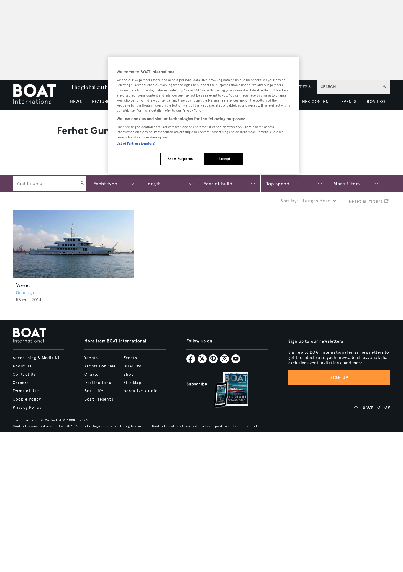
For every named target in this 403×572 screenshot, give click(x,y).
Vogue (23, 285)
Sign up (339, 377)
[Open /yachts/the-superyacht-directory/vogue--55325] (73, 244)
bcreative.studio (141, 391)
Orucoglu (25, 292)
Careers (21, 382)
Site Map (132, 382)
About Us (22, 366)
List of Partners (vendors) (136, 143)
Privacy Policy (27, 407)
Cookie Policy (27, 399)
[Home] (39, 95)
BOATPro (133, 366)
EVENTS (348, 101)
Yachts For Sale (100, 366)
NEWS (76, 101)
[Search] (82, 183)
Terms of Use (26, 391)
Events (130, 358)
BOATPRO (376, 101)
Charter (92, 374)
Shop (129, 374)
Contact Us (24, 374)
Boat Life (93, 391)
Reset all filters (366, 201)
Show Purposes (180, 159)
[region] (203, 115)
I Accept (223, 159)
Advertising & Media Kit (37, 358)
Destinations (97, 382)
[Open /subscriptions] (226, 390)
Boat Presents (98, 399)
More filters (346, 183)
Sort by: (289, 201)
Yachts (91, 358)
